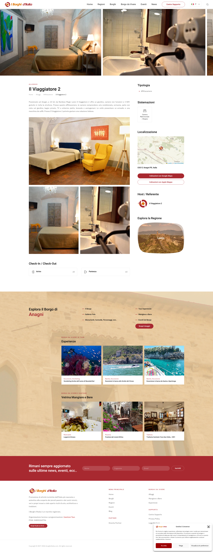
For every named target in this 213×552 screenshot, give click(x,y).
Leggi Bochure (154, 523)
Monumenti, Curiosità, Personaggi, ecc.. (101, 320)
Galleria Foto (90, 314)
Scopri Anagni (144, 326)
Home (90, 4)
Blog (110, 511)
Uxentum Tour (69, 517)
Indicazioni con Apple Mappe (160, 182)
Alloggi (151, 494)
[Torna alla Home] (18, 4)
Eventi (144, 4)
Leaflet (169, 163)
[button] (208, 526)
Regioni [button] (101, 4)
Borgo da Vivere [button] (128, 4)
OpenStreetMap (179, 163)
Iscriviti (178, 468)
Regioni (112, 503)
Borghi (113, 4)
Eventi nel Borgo (144, 320)
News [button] (154, 4)
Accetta (164, 546)
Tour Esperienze (144, 309)
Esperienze (153, 503)
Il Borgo (88, 309)
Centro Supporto (173, 4)
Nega (181, 546)
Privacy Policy (154, 519)
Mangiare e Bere (145, 314)
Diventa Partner (115, 523)
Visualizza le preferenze (199, 546)
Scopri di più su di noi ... (38, 526)
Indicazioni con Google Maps (160, 176)
